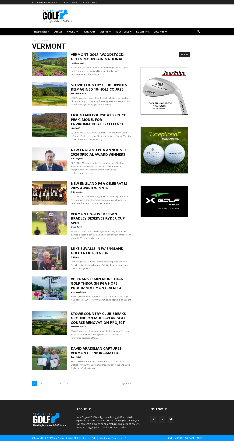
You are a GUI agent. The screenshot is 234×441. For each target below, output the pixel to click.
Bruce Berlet (76, 227)
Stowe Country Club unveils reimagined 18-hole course (99, 87)
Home (66, 2)
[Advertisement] (144, 16)
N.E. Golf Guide (122, 31)
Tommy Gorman (78, 93)
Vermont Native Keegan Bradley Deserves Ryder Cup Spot (98, 218)
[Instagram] (162, 419)
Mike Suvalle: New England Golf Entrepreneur (97, 250)
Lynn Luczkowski (78, 292)
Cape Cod (58, 31)
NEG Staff (75, 128)
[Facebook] (153, 419)
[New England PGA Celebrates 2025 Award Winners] (49, 193)
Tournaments (88, 31)
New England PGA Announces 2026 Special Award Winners (99, 152)
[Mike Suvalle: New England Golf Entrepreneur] (49, 258)
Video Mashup (160, 31)
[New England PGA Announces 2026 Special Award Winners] (49, 159)
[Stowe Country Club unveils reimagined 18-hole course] (49, 94)
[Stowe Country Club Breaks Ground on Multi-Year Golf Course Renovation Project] (49, 323)
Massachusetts (41, 31)
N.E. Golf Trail (142, 31)
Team (94, 2)
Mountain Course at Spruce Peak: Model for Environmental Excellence (98, 119)
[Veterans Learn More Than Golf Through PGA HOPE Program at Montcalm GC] (49, 288)
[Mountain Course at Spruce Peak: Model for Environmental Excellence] (49, 125)
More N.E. (71, 31)
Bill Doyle (75, 257)
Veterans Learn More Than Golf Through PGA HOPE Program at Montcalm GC (97, 283)
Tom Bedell (76, 357)
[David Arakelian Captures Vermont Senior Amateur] (49, 358)
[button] (198, 31)
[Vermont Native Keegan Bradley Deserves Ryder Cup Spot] (49, 223)
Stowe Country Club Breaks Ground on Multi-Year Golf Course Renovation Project (98, 318)
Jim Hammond (77, 63)
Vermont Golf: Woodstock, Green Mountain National (97, 56)
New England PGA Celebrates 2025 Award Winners (99, 185)
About (75, 2)
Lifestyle (104, 31)
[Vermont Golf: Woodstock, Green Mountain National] (49, 64)
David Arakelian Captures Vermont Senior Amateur (96, 350)
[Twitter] (171, 419)
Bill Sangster (77, 158)
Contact (85, 2)
